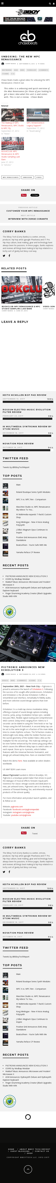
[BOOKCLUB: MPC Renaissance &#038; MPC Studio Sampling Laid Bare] (12, 143)
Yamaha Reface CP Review (28, 552)
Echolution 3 (37, 689)
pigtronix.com (17, 806)
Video (39, 177)
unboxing (27, 177)
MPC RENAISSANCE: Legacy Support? (36, 124)
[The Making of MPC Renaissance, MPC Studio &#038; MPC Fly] (12, 115)
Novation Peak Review (18, 443)
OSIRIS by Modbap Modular (17, 579)
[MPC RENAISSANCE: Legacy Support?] (38, 115)
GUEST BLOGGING (20, 1151)
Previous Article (28, 207)
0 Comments (43, 70)
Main (18, 484)
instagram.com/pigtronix (23, 812)
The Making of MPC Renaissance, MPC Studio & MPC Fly (12, 125)
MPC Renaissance (11, 177)
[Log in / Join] (54, 3)
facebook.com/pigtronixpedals (26, 809)
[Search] (50, 3)
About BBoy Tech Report (35, 1149)
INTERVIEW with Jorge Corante (28, 219)
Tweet (35, 833)
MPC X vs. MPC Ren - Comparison (31, 499)
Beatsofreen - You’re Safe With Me (31, 545)
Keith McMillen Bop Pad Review (24, 395)
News (22, 70)
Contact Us (42, 1151)
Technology (31, 70)
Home (11, 1149)
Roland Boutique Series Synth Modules (33, 492)
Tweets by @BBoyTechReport (16, 467)
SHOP (30, 1153)
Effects (5, 680)
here (20, 760)
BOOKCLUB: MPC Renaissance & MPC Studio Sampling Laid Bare (10, 155)
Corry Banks (10, 63)
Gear (16, 70)
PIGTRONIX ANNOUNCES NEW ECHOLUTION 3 (26, 576)
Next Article (28, 215)
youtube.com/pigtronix (21, 815)
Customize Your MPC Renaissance (28, 211)
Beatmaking (7, 70)
